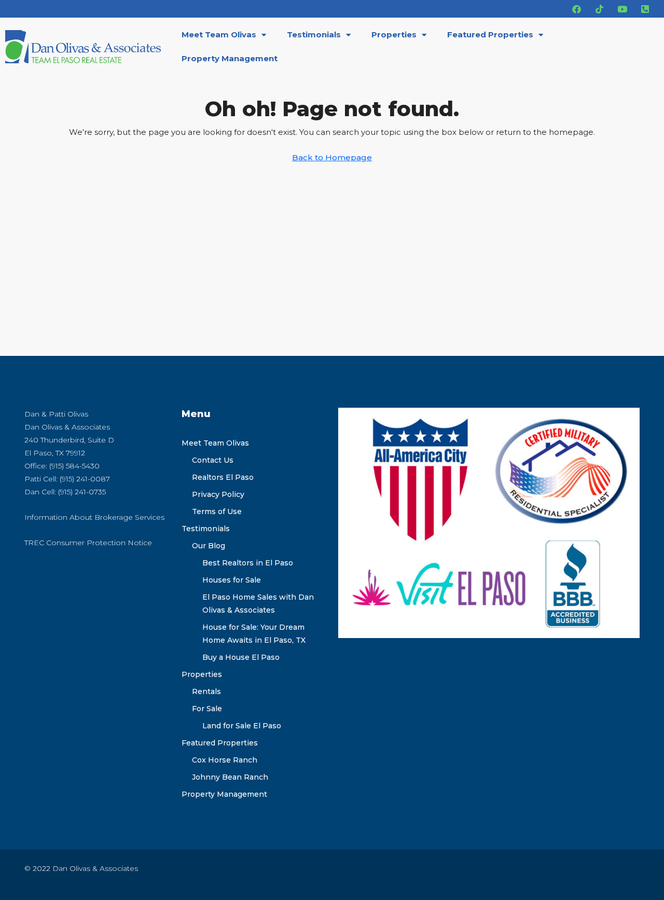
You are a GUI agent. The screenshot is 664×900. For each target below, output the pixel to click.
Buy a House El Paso (241, 657)
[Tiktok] (599, 9)
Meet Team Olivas (219, 34)
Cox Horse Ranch (224, 760)
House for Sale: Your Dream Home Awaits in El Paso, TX (254, 633)
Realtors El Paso (223, 477)
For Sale (207, 708)
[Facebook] (576, 9)
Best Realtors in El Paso (247, 562)
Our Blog (208, 545)
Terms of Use (217, 511)
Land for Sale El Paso (241, 725)
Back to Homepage (332, 157)
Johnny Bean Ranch (230, 777)
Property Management (230, 58)
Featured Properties (490, 34)
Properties (394, 34)
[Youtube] (622, 9)
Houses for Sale (231, 580)
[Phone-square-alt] (645, 9)
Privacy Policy (218, 494)
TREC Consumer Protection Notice (88, 542)
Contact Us (212, 460)
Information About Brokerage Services (94, 517)
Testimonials (314, 34)
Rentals (206, 691)
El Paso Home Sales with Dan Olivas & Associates (258, 603)
